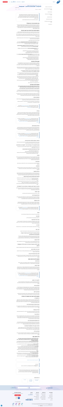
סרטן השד (51, 393)
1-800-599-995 (18, 1)
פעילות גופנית (37, 397)
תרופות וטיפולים (43, 395)
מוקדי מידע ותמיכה (43, 393)
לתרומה (17, 395)
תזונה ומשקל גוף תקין (36, 396)
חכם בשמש (37, 395)
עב (9, 1)
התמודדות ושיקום (43, 399)
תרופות (38, 5)
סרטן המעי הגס (50, 395)
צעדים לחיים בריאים (25, 207)
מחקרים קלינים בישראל (42, 397)
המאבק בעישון (37, 393)
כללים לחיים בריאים (37, 399)
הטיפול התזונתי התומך (27, 118)
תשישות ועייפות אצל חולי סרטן (25, 105)
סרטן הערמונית (50, 396)
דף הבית (40, 5)
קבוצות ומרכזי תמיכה (43, 396)
